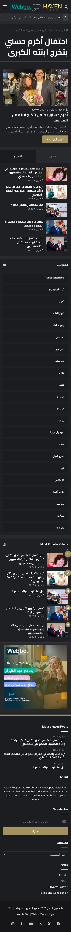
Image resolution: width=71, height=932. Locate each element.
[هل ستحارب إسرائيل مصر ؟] (56, 210)
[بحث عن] (66, 8)
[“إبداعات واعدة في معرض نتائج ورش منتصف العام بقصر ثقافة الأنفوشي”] (56, 192)
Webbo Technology (42, 914)
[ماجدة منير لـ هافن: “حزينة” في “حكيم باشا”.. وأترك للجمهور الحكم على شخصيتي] (56, 174)
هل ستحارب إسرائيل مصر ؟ (27, 204)
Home (62, 880)
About (62, 875)
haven (62, 109)
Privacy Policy (57, 886)
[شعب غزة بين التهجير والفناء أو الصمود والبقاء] (56, 227)
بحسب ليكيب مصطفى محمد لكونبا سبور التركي (36, 17)
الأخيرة (18, 156)
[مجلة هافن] (35, 7)
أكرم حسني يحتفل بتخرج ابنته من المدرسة (40, 117)
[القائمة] (5, 8)
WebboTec (23, 914)
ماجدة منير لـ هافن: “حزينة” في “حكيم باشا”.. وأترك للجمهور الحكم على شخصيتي (23, 172)
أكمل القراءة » (55, 139)
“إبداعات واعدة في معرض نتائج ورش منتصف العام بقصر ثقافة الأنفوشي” (24, 190)
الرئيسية (61, 30)
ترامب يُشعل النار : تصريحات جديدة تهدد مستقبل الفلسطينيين (26, 242)
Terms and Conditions (52, 892)
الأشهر (53, 156)
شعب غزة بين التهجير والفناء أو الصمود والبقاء (24, 223)
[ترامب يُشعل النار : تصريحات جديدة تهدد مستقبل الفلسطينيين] (56, 244)
